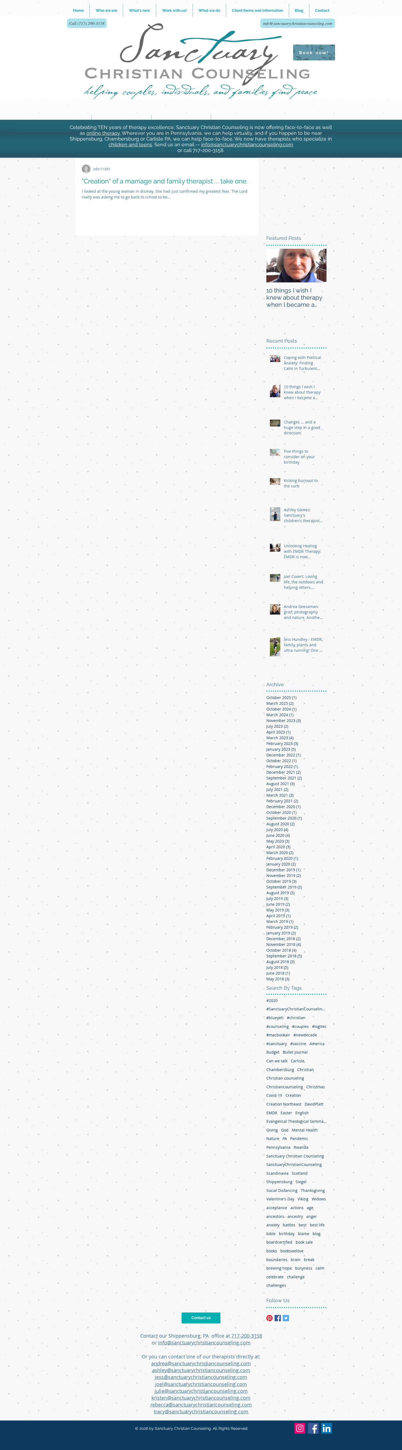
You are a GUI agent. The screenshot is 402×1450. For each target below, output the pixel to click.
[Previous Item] (275, 266)
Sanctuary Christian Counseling (295, 1156)
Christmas (315, 1086)
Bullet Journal (295, 1052)
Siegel (301, 1181)
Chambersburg (280, 1069)
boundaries (276, 1259)
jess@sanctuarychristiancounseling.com (201, 1377)
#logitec (319, 1026)
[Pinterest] (269, 1318)
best (303, 1224)
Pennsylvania (278, 1147)
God (285, 1130)
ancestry (295, 1216)
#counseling (277, 1026)
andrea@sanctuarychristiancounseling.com (201, 1363)
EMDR (271, 1112)
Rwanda (301, 1147)
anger (311, 1216)
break (309, 1259)
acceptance (276, 1207)
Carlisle (297, 1060)
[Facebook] (313, 1428)
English (302, 1112)
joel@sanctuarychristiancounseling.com (201, 1384)
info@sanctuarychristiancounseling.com (247, 144)
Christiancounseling (284, 1086)
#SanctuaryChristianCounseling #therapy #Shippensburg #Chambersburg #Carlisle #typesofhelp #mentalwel (296, 1009)
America (317, 1043)
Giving (272, 1130)
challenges (276, 1285)
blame (303, 1233)
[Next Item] (317, 266)
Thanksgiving (313, 1190)
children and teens (130, 144)
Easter (286, 1112)
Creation (293, 1095)
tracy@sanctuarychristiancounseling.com (201, 1411)
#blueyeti (275, 1017)
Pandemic (299, 1138)
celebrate (275, 1276)
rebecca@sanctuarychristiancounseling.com (201, 1404)
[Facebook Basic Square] (278, 1318)
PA (284, 1138)
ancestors (275, 1216)
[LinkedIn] (326, 1428)
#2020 (272, 1000)
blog (317, 1233)
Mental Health (305, 1130)
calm (320, 1268)
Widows (319, 1198)
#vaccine (298, 1043)
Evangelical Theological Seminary (296, 1121)
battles (289, 1224)
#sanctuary (276, 1043)
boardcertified (279, 1242)
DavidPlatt (314, 1104)
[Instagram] (300, 1428)
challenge (296, 1276)
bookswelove (292, 1250)
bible (271, 1233)
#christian (296, 1017)
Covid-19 (274, 1095)
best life (317, 1224)
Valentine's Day (280, 1198)
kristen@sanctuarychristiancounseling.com (201, 1398)
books (271, 1250)
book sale (304, 1242)
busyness (303, 1268)
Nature (272, 1138)
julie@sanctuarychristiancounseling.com (201, 1391)
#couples (300, 1026)
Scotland (300, 1173)
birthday (287, 1233)
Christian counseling (285, 1078)
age (310, 1207)
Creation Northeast (283, 1104)
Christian (305, 1069)
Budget (272, 1052)
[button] (174, 10)
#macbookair (278, 1034)
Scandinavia (277, 1173)
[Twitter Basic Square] (286, 1318)
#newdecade (305, 1034)
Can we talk (276, 1060)
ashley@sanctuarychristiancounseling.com (201, 1370)
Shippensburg (279, 1181)
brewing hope (279, 1268)
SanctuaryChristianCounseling (294, 1164)
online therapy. (103, 133)
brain (296, 1259)
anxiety (272, 1224)
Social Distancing (282, 1190)
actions (297, 1207)
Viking (303, 1198)
